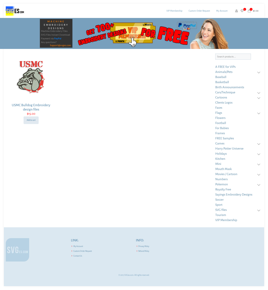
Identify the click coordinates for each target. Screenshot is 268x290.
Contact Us (77, 256)
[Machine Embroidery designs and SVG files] (15, 11)
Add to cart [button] (31, 120)
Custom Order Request (82, 251)
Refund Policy (143, 251)
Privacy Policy (143, 246)
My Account (78, 246)
